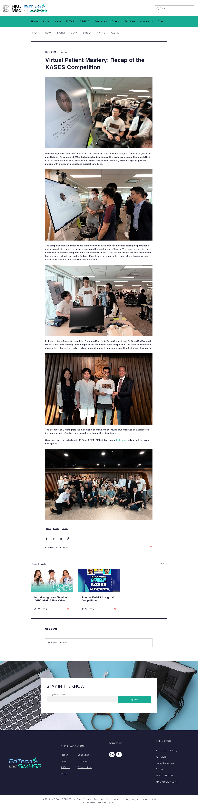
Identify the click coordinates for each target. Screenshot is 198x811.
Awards (115, 32)
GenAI (74, 32)
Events (61, 32)
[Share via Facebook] (46, 538)
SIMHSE (101, 32)
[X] (119, 754)
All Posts (35, 32)
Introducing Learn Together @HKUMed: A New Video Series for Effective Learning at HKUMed (51, 599)
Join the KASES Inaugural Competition (97, 599)
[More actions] (150, 52)
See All (164, 563)
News (48, 32)
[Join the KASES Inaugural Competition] (99, 580)
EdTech (87, 32)
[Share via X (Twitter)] (53, 538)
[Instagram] (112, 754)
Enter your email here (56, 694)
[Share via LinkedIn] (60, 538)
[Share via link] (68, 538)
